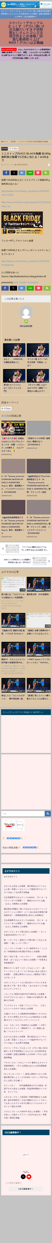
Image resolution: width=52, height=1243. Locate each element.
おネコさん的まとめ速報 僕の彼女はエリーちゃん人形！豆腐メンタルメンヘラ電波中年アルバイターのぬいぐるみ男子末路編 (25, 889)
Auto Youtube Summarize (26, 282)
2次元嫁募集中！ (25, 1189)
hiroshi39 (26, 326)
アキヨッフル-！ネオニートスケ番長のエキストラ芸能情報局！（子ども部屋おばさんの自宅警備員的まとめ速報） (25, 1066)
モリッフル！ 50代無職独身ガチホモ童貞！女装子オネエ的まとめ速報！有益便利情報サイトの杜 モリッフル (25, 1088)
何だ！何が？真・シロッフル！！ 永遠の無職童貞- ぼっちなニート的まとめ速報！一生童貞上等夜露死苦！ (25, 960)
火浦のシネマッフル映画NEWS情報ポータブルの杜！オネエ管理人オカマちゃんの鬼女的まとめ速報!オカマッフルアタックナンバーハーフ (25, 1017)
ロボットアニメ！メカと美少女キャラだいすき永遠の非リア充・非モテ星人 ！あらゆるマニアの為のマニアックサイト (25, 986)
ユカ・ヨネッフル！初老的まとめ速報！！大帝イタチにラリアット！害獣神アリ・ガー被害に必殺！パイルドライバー (25, 1028)
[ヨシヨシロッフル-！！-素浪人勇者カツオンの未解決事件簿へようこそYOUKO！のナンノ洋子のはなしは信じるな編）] (26, 1077)
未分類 (4, 148)
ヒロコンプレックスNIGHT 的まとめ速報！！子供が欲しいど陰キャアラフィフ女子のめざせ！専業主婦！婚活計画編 (25, 1115)
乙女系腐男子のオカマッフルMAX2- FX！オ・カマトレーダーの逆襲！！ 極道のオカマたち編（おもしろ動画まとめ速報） (25, 900)
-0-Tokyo (15, 148)
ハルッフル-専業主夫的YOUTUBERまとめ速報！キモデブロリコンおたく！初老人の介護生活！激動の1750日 (25, 997)
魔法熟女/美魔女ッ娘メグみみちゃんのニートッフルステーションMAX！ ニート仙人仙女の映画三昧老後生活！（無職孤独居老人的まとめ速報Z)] (25, 912)
